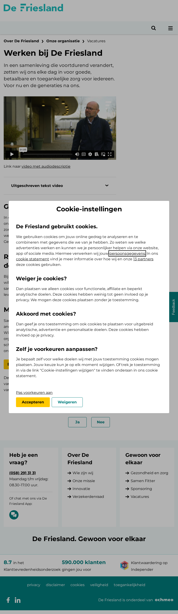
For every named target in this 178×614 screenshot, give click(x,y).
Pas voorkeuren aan (34, 392)
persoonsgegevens (127, 253)
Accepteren (33, 402)
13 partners (143, 259)
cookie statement (32, 259)
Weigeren (67, 402)
